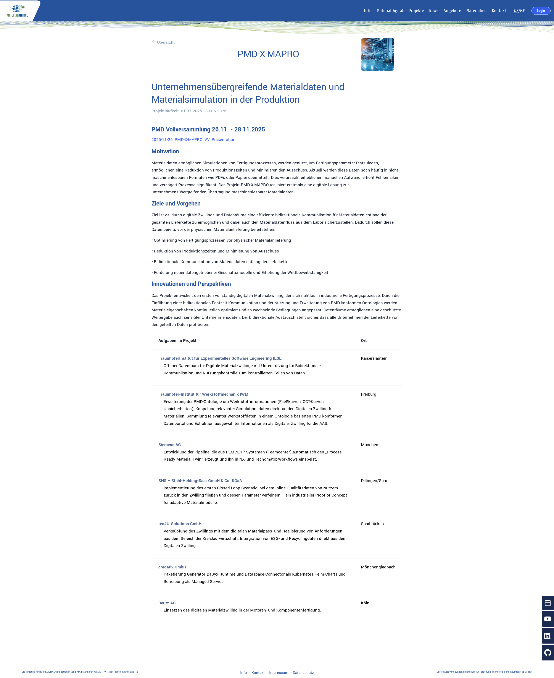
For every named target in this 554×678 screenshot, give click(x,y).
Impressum (278, 672)
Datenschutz (303, 672)
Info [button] (368, 10)
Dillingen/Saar (374, 481)
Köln (365, 603)
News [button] (433, 10)
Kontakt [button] (499, 10)
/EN (519, 10)
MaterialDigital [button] (390, 10)
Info (243, 672)
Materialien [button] (476, 10)
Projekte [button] (416, 10)
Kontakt (258, 672)
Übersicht (165, 42)
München (369, 445)
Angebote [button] (452, 10)
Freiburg (368, 394)
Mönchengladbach (378, 567)
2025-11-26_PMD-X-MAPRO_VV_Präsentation (193, 140)
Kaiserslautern (374, 358)
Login (541, 10)
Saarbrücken (372, 524)
